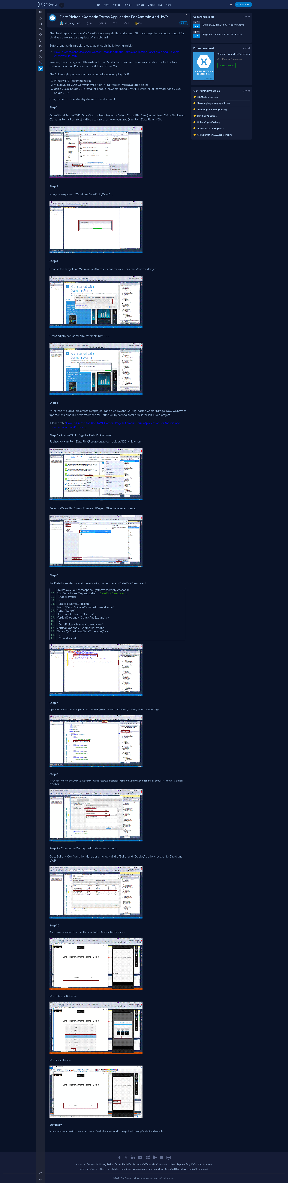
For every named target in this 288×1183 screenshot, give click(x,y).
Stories (93, 1169)
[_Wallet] (41, 29)
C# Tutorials (148, 1164)
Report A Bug (183, 1164)
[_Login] (41, 1179)
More (168, 4)
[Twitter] (126, 1157)
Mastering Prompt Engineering (212, 109)
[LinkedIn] (133, 1157)
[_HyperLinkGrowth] (40, 68)
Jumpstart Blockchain (175, 1169)
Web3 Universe (140, 1169)
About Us (80, 1164)
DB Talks (115, 1169)
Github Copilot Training (208, 122)
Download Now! (226, 65)
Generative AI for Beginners (210, 128)
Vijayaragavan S (73, 23)
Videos (116, 4)
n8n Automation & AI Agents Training (214, 134)
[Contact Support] (168, 1157)
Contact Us (92, 1164)
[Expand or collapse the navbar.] (41, 12)
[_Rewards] (41, 56)
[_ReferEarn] (41, 51)
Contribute (244, 4)
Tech (98, 4)
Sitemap (84, 1169)
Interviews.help (156, 1169)
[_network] (41, 45)
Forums (128, 4)
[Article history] (88, 23)
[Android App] (155, 1157)
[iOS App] (162, 1157)
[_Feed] (41, 18)
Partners (137, 1164)
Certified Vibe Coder (207, 115)
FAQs (194, 1164)
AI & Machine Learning (207, 97)
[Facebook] (119, 1157)
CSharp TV (104, 1169)
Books (151, 4)
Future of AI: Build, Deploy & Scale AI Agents (223, 24)
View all (246, 16)
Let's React (126, 1169)
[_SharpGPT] (41, 62)
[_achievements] (41, 40)
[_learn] (41, 34)
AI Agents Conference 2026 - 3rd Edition (222, 34)
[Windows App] (148, 1157)
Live (160, 4)
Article (184, 23)
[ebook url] (203, 80)
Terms (118, 1164)
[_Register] (41, 1173)
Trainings (139, 4)
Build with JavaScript (198, 1169)
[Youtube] (140, 1157)
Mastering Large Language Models (213, 103)
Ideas (172, 1164)
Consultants (162, 1164)
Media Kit (126, 1164)
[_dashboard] (41, 24)
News (107, 4)
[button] (125, 23)
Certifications (205, 1164)
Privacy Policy (106, 1164)
